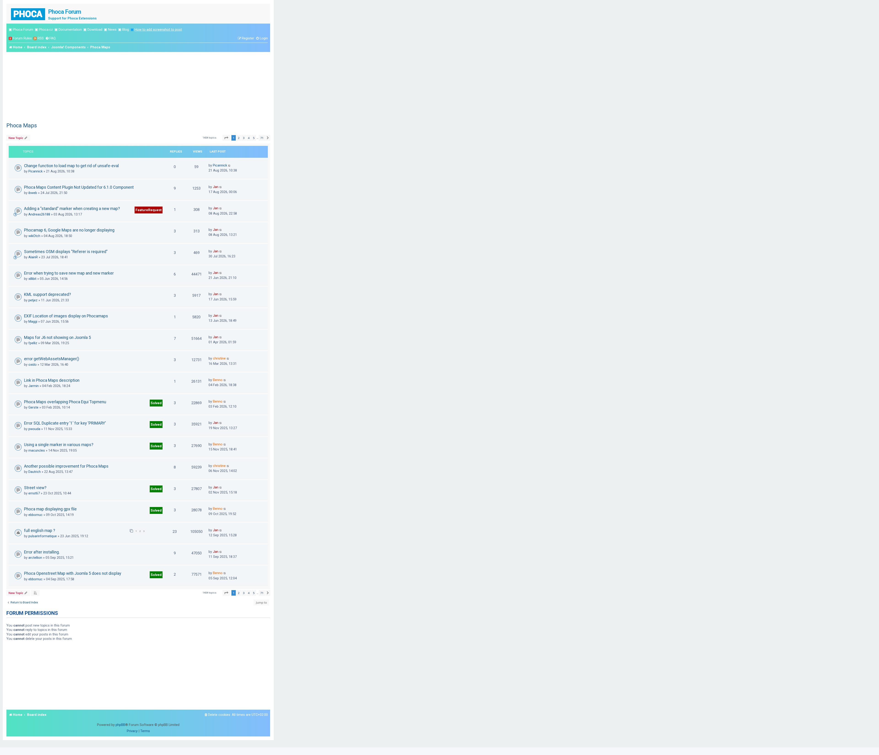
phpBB (120, 725)
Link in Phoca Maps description (51, 380)
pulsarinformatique (42, 536)
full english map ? (39, 530)
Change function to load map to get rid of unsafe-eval (71, 166)
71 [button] (261, 138)
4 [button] (249, 138)
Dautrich (34, 472)
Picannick (35, 171)
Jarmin (33, 386)
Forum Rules (22, 38)
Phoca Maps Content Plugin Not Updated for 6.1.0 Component (79, 187)
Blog (125, 29)
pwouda (34, 429)
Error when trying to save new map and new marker (69, 273)
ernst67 (34, 493)
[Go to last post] (229, 165)
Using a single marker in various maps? (58, 444)
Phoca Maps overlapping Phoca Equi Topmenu (65, 402)
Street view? (35, 487)
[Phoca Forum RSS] (35, 38)
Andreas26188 (39, 214)
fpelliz (32, 343)
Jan (215, 187)
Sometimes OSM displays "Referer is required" (66, 251)
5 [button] (254, 138)
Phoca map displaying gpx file (50, 509)
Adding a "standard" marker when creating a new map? (72, 208)
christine (219, 358)
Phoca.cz (46, 29)
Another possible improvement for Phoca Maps (66, 466)
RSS (41, 38)
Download (94, 29)
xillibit (32, 279)
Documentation (70, 29)
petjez (33, 300)
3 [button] (243, 138)
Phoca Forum (23, 29)
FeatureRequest (149, 210)
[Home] (28, 13)
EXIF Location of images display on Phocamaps (66, 316)
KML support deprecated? (47, 294)
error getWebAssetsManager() (51, 359)
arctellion (35, 558)
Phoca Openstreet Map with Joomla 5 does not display (72, 573)
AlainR (33, 257)
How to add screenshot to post (158, 29)
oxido (32, 365)
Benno (217, 380)
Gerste (33, 407)
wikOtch (34, 236)
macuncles (36, 450)
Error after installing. (42, 552)
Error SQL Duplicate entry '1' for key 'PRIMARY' (65, 423)
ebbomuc (35, 515)
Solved (156, 403)
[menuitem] (50, 38)
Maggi (32, 321)
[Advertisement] (138, 86)
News (112, 29)
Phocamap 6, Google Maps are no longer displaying (69, 230)
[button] (226, 138)
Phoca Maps (21, 125)
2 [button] (238, 138)
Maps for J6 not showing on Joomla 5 (57, 337)
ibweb (32, 193)
